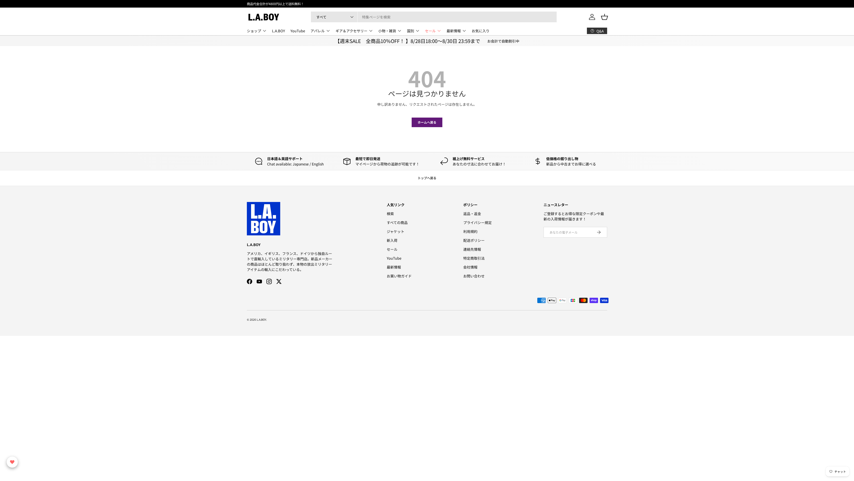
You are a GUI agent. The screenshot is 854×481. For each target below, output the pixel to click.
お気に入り (480, 30)
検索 (390, 213)
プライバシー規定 (477, 222)
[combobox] (434, 17)
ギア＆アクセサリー (351, 30)
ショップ (254, 30)
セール (430, 30)
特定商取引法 (474, 258)
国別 (410, 30)
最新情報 (454, 30)
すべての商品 (397, 222)
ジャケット (395, 231)
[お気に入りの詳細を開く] (12, 462)
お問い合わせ (474, 276)
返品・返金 (472, 213)
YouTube (297, 30)
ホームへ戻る (427, 122)
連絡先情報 (472, 249)
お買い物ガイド (399, 276)
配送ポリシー (474, 240)
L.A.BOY (278, 30)
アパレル (317, 30)
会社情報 (470, 267)
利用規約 (470, 231)
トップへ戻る (427, 178)
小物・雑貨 (387, 30)
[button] (604, 17)
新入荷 (392, 240)
